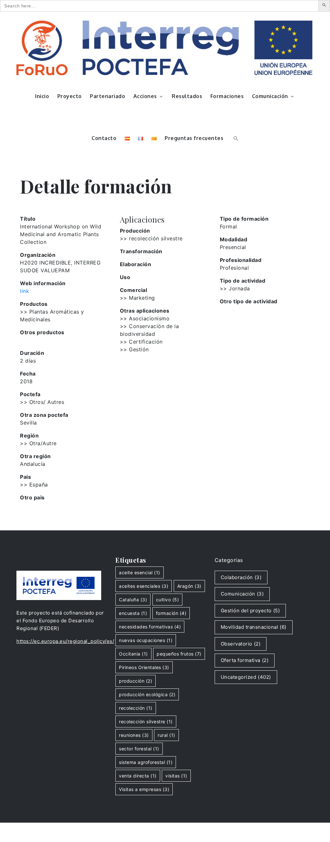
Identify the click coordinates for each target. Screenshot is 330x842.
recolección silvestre (146, 721)
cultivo (167, 599)
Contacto (104, 138)
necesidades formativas (150, 626)
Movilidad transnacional (253, 627)
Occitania (133, 654)
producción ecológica (147, 694)
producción (135, 681)
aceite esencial (139, 572)
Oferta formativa (245, 660)
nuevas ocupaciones (145, 640)
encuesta (133, 613)
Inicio (42, 96)
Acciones (145, 96)
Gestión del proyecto (250, 610)
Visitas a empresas (144, 789)
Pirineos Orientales (144, 667)
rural (166, 735)
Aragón (189, 586)
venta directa (138, 775)
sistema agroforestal (145, 762)
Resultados (187, 96)
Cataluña (133, 599)
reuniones (134, 735)
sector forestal (139, 748)
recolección (135, 708)
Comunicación (270, 96)
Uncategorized (246, 677)
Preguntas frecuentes (194, 138)
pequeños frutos (179, 654)
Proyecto (69, 96)
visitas (176, 775)
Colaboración (241, 577)
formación (171, 613)
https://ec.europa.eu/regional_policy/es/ (65, 641)
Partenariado (107, 96)
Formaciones (227, 96)
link (24, 291)
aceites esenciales (143, 586)
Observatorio (241, 644)
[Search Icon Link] (235, 138)
